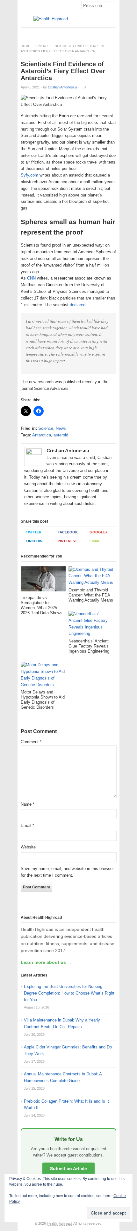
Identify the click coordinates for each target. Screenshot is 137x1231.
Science (42, 46)
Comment (31, 741)
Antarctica (41, 435)
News (61, 428)
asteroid (61, 435)
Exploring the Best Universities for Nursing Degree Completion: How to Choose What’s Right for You (69, 993)
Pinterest (67, 541)
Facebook (68, 532)
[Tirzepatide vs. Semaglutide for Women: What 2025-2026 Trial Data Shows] (43, 580)
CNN (31, 278)
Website (28, 847)
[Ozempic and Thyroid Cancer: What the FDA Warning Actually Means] (90, 577)
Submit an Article (68, 1168)
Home (25, 46)
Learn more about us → (46, 962)
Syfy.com (29, 175)
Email (95, 541)
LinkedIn (34, 541)
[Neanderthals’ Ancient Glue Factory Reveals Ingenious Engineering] (90, 625)
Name (27, 804)
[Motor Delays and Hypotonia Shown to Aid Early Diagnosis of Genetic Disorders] (43, 676)
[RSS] (112, 33)
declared (77, 304)
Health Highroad (59, 1223)
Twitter (33, 532)
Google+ (98, 532)
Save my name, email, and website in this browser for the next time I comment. (67, 872)
